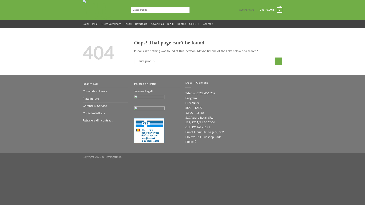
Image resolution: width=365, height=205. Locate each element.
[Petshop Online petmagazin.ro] (104, 10)
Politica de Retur (145, 83)
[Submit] (193, 10)
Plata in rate (91, 98)
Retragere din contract (98, 120)
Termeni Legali (143, 91)
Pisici (95, 24)
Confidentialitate (94, 113)
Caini (86, 24)
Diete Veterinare (111, 24)
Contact (208, 24)
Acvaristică (157, 24)
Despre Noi (90, 83)
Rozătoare (141, 24)
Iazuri (170, 24)
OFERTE (194, 24)
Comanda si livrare (95, 91)
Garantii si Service (95, 105)
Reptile (181, 24)
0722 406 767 (206, 93)
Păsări (128, 24)
